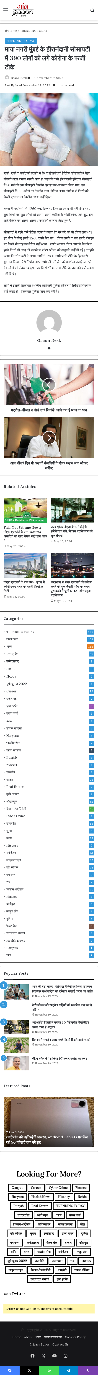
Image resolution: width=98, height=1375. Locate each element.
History (12, 845)
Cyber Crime (16, 816)
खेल (8, 955)
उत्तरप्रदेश (12, 654)
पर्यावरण (10, 875)
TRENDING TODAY (33, 30)
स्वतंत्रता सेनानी (15, 933)
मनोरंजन (11, 853)
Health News (15, 940)
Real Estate (15, 787)
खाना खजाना (13, 750)
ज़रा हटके (11, 706)
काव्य (9, 721)
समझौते (10, 772)
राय (8, 882)
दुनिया (9, 918)
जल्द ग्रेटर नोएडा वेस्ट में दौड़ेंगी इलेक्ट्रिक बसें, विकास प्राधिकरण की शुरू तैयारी (72, 531)
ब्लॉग (9, 838)
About (28, 1337)
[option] (49, 1122)
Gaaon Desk (19, 78)
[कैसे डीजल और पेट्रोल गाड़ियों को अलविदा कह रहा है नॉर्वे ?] (16, 1010)
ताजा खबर (12, 639)
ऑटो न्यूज (11, 801)
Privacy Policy (39, 1344)
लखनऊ (11, 669)
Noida (11, 676)
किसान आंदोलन (14, 889)
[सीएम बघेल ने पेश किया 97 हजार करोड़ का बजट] (16, 1063)
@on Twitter (14, 1294)
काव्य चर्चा (12, 713)
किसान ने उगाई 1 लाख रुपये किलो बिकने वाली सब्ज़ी (61, 1040)
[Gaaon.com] (22, 10)
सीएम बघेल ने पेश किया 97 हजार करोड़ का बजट (59, 1058)
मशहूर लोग (12, 911)
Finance (12, 896)
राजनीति (11, 823)
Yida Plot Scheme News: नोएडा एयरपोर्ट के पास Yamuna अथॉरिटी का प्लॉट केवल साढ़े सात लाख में (25, 534)
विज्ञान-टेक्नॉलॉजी (16, 809)
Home (12, 30)
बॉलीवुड (10, 904)
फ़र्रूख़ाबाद (12, 661)
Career (11, 691)
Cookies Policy (75, 1337)
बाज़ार (9, 779)
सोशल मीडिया (14, 728)
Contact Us (60, 1344)
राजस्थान (11, 765)
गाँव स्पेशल (12, 867)
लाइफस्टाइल (13, 860)
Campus (12, 948)
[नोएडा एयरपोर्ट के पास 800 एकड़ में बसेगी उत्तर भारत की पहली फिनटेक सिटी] (25, 565)
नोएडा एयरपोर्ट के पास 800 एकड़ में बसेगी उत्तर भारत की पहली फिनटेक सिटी (24, 586)
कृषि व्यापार (12, 794)
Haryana (12, 736)
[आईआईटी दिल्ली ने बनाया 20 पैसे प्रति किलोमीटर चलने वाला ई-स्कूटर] (16, 1027)
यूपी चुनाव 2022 (16, 684)
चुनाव (9, 831)
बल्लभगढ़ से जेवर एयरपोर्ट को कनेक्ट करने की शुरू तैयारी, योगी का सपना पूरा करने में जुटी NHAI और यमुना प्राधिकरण (71, 588)
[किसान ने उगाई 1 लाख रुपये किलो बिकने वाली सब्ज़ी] (16, 1045)
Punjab (11, 758)
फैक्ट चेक (11, 926)
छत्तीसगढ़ (11, 699)
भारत (9, 646)
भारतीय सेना (13, 743)
